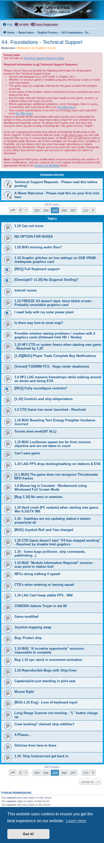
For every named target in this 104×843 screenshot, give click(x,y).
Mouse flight (24, 692)
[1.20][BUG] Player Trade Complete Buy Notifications (55, 356)
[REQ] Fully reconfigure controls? (40, 388)
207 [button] (73, 210)
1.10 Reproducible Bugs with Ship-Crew (45, 670)
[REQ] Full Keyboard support (37, 269)
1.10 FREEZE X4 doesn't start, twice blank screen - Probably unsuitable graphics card (53, 303)
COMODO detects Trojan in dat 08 (40, 606)
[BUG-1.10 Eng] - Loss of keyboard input (45, 702)
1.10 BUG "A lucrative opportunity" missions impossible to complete (49, 650)
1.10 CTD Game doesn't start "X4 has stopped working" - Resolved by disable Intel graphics (57, 542)
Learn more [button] (76, 821)
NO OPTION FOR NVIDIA (33, 236)
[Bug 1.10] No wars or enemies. (38, 497)
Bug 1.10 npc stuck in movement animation (48, 660)
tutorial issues (25, 290)
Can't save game (27, 453)
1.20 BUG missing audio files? (38, 247)
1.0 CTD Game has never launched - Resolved (50, 409)
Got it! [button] (28, 834)
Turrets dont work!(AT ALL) (35, 431)
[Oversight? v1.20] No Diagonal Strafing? (46, 280)
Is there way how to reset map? (38, 323)
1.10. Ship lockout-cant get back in (41, 756)
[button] (12, 210)
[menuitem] (8, 25)
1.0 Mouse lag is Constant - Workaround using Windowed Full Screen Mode (50, 487)
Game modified (26, 616)
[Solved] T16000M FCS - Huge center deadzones (51, 366)
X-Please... (22, 735)
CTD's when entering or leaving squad (44, 585)
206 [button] (64, 210)
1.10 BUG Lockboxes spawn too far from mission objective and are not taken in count (52, 444)
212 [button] (85, 210)
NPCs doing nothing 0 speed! (37, 574)
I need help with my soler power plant (43, 312)
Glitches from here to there (35, 745)
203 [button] (36, 210)
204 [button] (45, 210)
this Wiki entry (66, 107)
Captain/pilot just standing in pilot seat (44, 681)
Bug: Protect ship (28, 638)
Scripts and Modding (46, 165)
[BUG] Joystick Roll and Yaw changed (43, 530)
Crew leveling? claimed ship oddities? (44, 724)
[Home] (52, 10)
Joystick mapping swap (32, 627)
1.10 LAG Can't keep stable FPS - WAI (43, 595)
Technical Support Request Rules (43, 58)
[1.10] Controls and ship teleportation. (43, 399)
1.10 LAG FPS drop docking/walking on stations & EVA (57, 464)
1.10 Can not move (28, 226)
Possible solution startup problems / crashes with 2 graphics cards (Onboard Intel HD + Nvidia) (54, 335)
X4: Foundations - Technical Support (42, 42)
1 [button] (26, 210)
